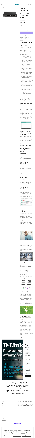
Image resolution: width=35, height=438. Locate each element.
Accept (17, 435)
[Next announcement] (33, 1)
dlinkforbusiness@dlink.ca (27, 100)
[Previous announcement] (2, 1)
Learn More (28, 376)
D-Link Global (4, 420)
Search (3, 401)
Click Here (21, 40)
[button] (2, 4)
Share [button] (21, 337)
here (31, 223)
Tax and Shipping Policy (5, 407)
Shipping (21, 23)
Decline (26, 435)
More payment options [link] (26, 35)
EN (31, 4)
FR (32, 4)
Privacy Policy (23, 433)
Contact (3, 416)
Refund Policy (4, 405)
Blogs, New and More (5, 418)
